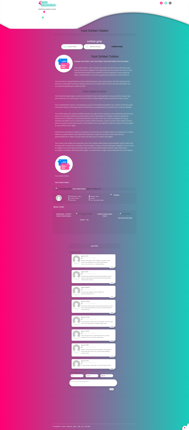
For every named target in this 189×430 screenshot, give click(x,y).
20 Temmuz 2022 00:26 (92, 319)
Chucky (87, 317)
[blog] (170, 3)
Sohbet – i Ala (84, 220)
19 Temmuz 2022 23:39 (92, 273)
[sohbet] (161, 3)
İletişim (74, 426)
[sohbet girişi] (165, 3)
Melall (87, 345)
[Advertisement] (44, 413)
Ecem (87, 271)
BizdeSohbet (57, 426)
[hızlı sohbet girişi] (53, 428)
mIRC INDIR (87, 426)
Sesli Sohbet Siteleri (79, 189)
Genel (97, 196)
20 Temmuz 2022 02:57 (92, 333)
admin (79, 196)
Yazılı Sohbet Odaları (98, 200)
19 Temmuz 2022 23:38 (92, 257)
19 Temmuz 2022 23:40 (92, 289)
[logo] (47, 3)
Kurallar (63, 426)
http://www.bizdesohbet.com (88, 264)
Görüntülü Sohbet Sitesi (125, 218)
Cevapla (112, 267)
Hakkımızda (69, 426)
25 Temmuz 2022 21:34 (92, 362)
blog (82, 426)
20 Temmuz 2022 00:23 (92, 303)
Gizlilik (79, 426)
